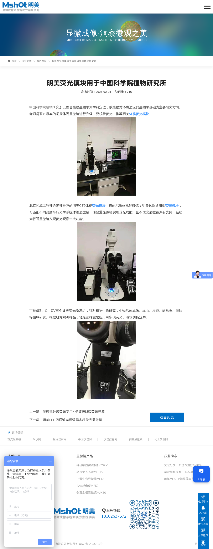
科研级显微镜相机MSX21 (92, 465)
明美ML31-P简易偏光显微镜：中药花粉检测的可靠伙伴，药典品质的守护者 (185, 479)
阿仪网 (37, 439)
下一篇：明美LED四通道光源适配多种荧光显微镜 (65, 420)
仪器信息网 (110, 439)
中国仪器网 (85, 439)
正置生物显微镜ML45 (90, 479)
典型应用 (14, 456)
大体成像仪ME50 (87, 486)
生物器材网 (59, 439)
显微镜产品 (84, 456)
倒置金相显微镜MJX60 (91, 493)
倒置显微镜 (135, 439)
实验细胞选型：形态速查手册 (183, 472)
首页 (14, 61)
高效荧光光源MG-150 (90, 472)
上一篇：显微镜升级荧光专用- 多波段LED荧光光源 (67, 411)
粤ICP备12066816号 (91, 544)
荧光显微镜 (14, 439)
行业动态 (27, 61)
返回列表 (167, 417)
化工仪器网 (161, 439)
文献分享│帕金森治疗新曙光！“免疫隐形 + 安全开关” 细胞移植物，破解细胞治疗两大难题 (185, 465)
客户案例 (42, 61)
